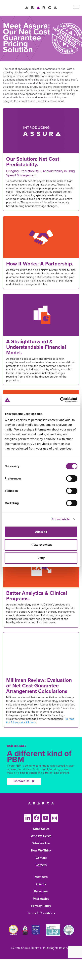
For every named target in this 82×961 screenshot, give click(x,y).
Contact (41, 857)
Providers (41, 891)
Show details (61, 519)
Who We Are (41, 843)
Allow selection (41, 545)
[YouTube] (45, 818)
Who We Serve (41, 836)
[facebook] (36, 818)
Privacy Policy (41, 905)
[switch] (71, 478)
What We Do (41, 828)
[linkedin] (27, 818)
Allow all (41, 531)
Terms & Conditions (41, 913)
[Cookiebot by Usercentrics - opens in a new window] (60, 399)
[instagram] (54, 818)
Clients (41, 884)
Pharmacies (41, 898)
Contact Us (21, 781)
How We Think (41, 850)
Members (41, 876)
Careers (41, 865)
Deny (41, 557)
